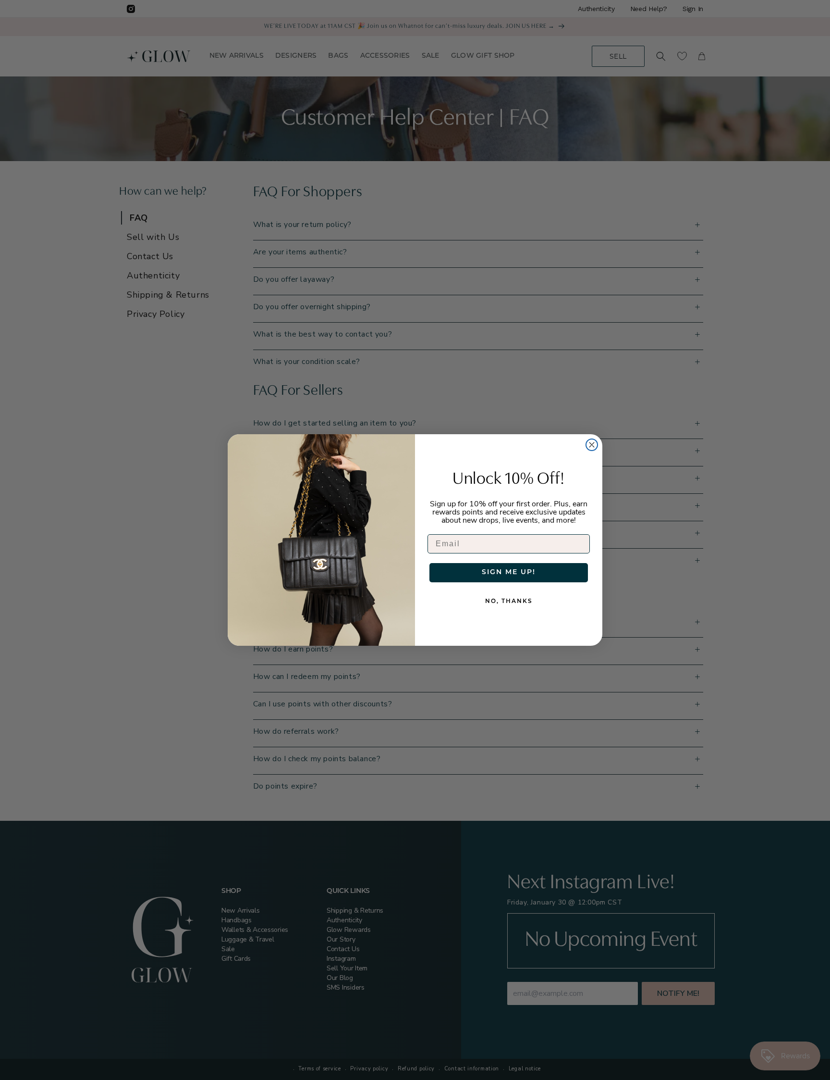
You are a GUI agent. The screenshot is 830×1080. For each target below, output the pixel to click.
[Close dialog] (592, 445)
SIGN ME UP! (509, 572)
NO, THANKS (509, 601)
